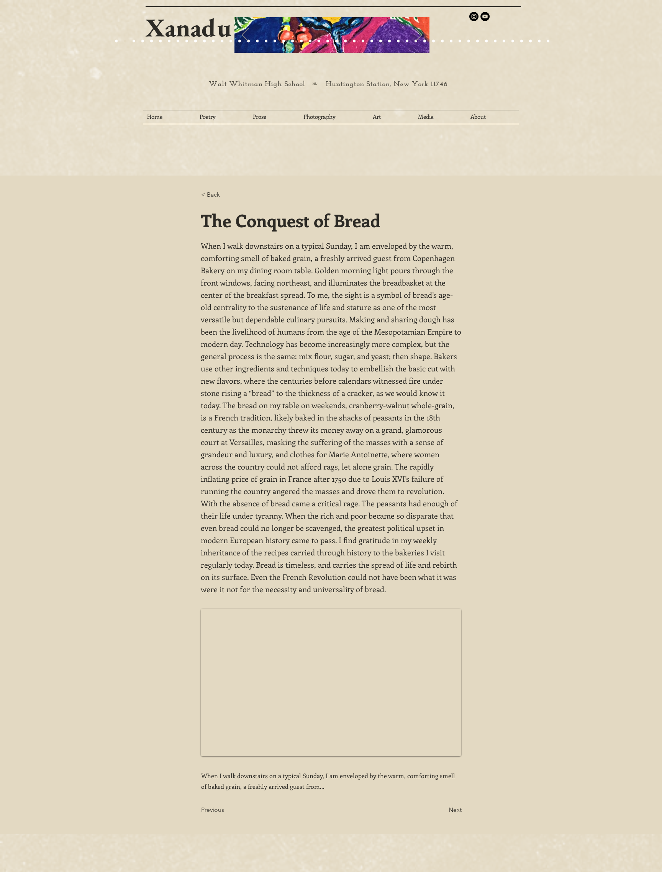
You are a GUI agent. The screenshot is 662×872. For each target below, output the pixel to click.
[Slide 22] (178, 41)
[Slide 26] (336, 41)
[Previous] (245, 35)
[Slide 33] (398, 41)
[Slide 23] (266, 41)
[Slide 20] (116, 41)
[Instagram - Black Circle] (473, 16)
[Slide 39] (451, 41)
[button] (226, 194)
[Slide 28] (354, 41)
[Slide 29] (310, 41)
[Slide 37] (433, 41)
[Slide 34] (407, 41)
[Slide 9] (125, 41)
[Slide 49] (539, 41)
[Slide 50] (548, 41)
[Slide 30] (371, 41)
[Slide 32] (389, 41)
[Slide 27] (239, 41)
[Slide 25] (195, 41)
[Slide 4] (142, 41)
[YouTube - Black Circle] (485, 16)
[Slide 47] (521, 41)
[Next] (418, 35)
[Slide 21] (169, 41)
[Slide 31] (380, 41)
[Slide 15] (160, 41)
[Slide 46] (512, 41)
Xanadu (188, 27)
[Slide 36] (424, 41)
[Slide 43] (486, 41)
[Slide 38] (442, 41)
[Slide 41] (468, 41)
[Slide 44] (495, 41)
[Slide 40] (460, 41)
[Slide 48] (530, 41)
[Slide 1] (151, 41)
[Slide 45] (504, 41)
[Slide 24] (186, 41)
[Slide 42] (477, 41)
